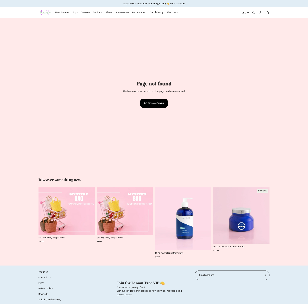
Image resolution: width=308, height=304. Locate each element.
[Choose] (90, 230)
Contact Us (44, 278)
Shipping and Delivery (49, 300)
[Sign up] (264, 275)
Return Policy (45, 288)
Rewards (43, 294)
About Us (43, 272)
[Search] (253, 12)
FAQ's (41, 283)
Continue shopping (154, 103)
